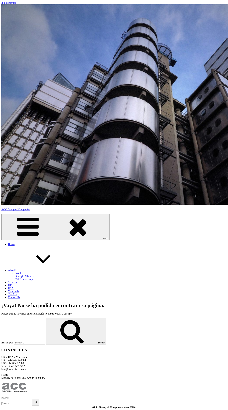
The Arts (12, 294)
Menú (105, 238)
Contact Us (14, 297)
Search (5, 397)
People (18, 273)
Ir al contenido (9, 2)
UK (10, 285)
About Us (13, 270)
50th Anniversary (24, 279)
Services (12, 282)
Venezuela (13, 291)
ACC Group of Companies (15, 209)
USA (11, 288)
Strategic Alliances (24, 276)
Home (11, 244)
